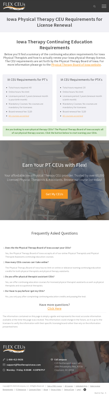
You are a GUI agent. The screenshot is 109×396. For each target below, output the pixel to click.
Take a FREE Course (54, 386)
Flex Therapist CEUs (14, 6)
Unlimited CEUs (81, 386)
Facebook (84, 389)
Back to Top (99, 393)
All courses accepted (19, 115)
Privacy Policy (56, 389)
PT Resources (21, 389)
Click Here (54, 308)
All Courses (69, 386)
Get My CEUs (54, 194)
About (45, 389)
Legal (79, 389)
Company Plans (35, 389)
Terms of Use (69, 389)
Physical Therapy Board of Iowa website (76, 64)
